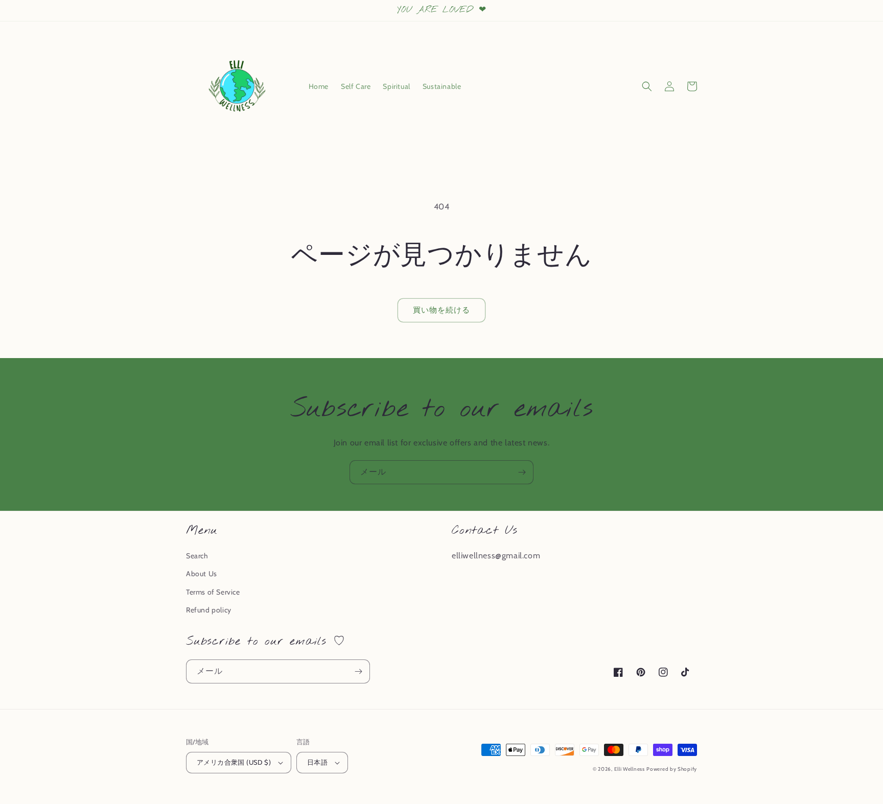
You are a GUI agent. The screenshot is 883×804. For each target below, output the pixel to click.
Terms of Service (213, 592)
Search (197, 555)
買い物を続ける (441, 310)
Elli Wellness (629, 769)
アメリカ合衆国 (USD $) (234, 762)
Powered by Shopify (671, 769)
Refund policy (208, 609)
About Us (201, 573)
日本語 (317, 762)
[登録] (521, 472)
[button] (647, 86)
